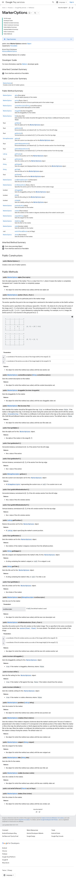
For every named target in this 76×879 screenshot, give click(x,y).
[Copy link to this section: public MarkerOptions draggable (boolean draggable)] (41, 390)
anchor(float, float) (28, 628)
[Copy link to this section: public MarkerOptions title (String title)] (31, 758)
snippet (17, 216)
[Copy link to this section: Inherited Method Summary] (27, 243)
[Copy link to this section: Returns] (10, 286)
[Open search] (53, 2)
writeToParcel (19, 231)
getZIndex (18, 174)
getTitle (17, 169)
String (28, 105)
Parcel (25, 231)
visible (16, 226)
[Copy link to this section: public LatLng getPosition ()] (24, 520)
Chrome (4, 851)
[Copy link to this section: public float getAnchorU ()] (23, 443)
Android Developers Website (35, 833)
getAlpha (17, 123)
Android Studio (55, 833)
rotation (17, 210)
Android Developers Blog (9, 833)
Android (4, 848)
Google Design (31, 836)
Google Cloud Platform (8, 857)
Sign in (72, 2)
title (16, 221)
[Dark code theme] (72, 316)
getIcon (17, 138)
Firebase (4, 854)
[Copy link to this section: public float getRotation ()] (22, 536)
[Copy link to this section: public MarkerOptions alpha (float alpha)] (32, 277)
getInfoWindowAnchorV (22, 149)
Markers (24, 64)
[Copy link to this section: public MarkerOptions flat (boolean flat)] (32, 406)
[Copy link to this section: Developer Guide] (18, 60)
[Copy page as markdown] (35, 12)
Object (29, 44)
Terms (4, 870)
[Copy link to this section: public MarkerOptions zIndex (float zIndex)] (34, 794)
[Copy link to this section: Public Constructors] (24, 256)
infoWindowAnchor (20, 185)
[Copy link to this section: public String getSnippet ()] (23, 551)
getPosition (18, 154)
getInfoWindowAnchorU (22, 143)
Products (10, 7)
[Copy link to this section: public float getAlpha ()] (20, 428)
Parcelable (13, 46)
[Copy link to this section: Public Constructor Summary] (28, 79)
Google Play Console (57, 836)
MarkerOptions (7, 83)
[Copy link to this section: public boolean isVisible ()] (22, 687)
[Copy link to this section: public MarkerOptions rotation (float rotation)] (36, 718)
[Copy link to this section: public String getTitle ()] (21, 566)
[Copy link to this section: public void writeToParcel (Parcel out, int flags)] (37, 788)
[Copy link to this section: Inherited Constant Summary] (29, 69)
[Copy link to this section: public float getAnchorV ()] (23, 459)
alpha (16, 95)
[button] (38, 39)
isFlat (16, 195)
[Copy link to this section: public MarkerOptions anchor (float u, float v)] (35, 295)
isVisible (17, 200)
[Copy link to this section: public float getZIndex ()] (21, 582)
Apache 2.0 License (24, 819)
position (17, 205)
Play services (19, 2)
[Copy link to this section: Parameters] (13, 352)
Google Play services (20, 7)
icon (16, 180)
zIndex (17, 234)
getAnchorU (18, 128)
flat (16, 116)
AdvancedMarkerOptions (9, 51)
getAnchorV (18, 133)
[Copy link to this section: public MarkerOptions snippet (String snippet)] (36, 742)
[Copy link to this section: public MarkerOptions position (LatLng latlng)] (36, 703)
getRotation (18, 159)
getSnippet (18, 164)
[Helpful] (69, 7)
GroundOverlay (13, 414)
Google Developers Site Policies (49, 819)
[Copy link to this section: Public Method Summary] (25, 91)
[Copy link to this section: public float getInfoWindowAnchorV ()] (31, 505)
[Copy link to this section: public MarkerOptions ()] (21, 261)
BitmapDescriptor (8, 138)
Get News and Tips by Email (10, 836)
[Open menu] (3, 2)
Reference (31, 7)
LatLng (5, 154)
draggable (18, 111)
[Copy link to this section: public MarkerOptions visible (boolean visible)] (36, 773)
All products (5, 863)
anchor (17, 100)
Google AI (5, 860)
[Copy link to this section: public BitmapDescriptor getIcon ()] (28, 474)
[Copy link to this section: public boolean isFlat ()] (20, 672)
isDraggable (18, 190)
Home (3, 7)
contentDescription (20, 105)
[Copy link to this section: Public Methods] (20, 272)
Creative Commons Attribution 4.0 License (52, 818)
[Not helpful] (72, 7)
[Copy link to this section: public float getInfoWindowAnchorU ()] (31, 489)
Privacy (10, 870)
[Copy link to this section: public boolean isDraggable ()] (25, 656)
